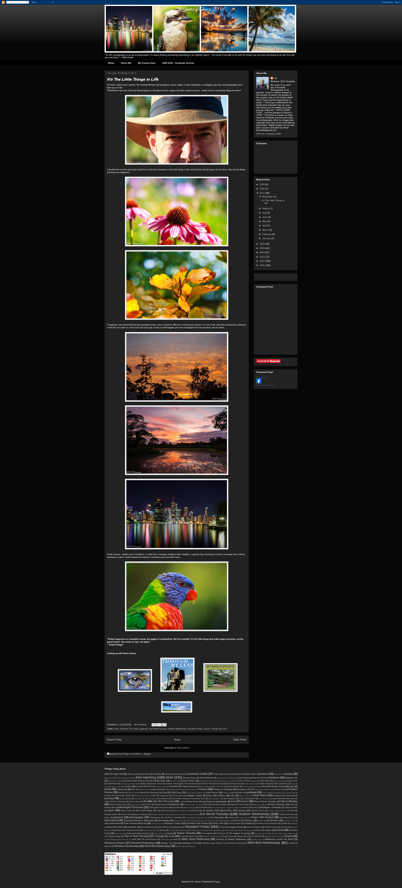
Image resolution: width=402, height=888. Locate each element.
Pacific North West (287, 814)
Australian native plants (175, 774)
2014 (262, 252)
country (128, 786)
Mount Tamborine (250, 807)
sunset (207, 729)
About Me (126, 63)
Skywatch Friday (194, 729)
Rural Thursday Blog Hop (135, 823)
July (264, 213)
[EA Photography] (258, 382)
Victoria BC (124, 839)
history (209, 795)
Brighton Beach (259, 778)
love (233, 801)
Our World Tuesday (157, 729)
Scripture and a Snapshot (267, 823)
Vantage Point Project (273, 836)
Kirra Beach (163, 798)
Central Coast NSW (128, 784)
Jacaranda (290, 795)
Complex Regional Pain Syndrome (273, 784)
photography (136, 817)
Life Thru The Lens (163, 801)
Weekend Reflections (143, 843)
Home (111, 63)
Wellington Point (189, 843)
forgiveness (267, 789)
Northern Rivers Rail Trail (278, 811)
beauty (289, 774)
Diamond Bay (204, 786)
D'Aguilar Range (189, 786)
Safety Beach (156, 823)
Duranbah (246, 786)
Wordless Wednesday (126, 846)
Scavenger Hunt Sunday (197, 823)
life (145, 801)
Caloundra (174, 781)
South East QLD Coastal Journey (126, 830)
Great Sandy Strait (288, 793)
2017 (262, 193)
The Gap (258, 833)
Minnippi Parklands (276, 804)
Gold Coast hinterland (195, 793)
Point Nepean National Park (196, 817)
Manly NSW (134, 804)
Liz (275, 78)
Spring (163, 830)
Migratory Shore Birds (239, 804)
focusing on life (244, 789)
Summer (257, 830)
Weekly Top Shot (169, 843)
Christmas (142, 784)
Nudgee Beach (110, 814)
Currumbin (173, 786)
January (266, 238)
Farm (133, 789)
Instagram (277, 795)
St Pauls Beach (195, 830)
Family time (122, 789)
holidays (221, 795)
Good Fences (212, 792)
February (267, 234)
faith (291, 786)
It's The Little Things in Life (132, 79)
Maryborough (160, 804)
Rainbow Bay (179, 820)
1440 (120, 774)
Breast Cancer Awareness (226, 778)
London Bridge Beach (188, 801)
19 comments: (141, 724)
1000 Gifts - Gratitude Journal (178, 63)
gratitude (144, 729)
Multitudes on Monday (271, 807)
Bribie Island (244, 778)
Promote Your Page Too (265, 385)
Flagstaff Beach (171, 789)
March (265, 230)
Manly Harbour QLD (118, 804)
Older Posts (239, 739)
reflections (249, 820)
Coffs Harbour (249, 784)
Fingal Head (156, 789)
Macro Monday (289, 801)
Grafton (225, 793)
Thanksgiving (207, 833)
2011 (262, 265)
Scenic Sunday (234, 823)
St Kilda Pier (182, 830)
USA (259, 836)
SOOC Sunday (271, 827)
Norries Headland (180, 811)
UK (252, 836)
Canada (202, 781)
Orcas (195, 814)
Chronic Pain (206, 784)
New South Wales (144, 810)
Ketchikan (138, 798)
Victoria (288, 836)
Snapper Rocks (236, 827)
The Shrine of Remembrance (284, 833)
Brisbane (274, 777)
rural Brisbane (272, 820)
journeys (109, 798)
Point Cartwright (175, 817)
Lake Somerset (264, 798)
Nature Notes (126, 811)
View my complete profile (268, 133)
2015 (262, 248)
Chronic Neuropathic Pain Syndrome (182, 784)
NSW (292, 811)
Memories (208, 804)
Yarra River (189, 846)
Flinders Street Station (187, 789)
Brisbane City (126, 729)
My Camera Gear (146, 63)
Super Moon (119, 833)
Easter (255, 786)
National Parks (291, 807)
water (175, 839)
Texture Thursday (186, 833)
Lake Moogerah (229, 798)
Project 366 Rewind (262, 817)
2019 (262, 184)
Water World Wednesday (196, 839)
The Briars (220, 833)
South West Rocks (150, 830)
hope (232, 795)
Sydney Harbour (143, 833)
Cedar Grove (292, 781)
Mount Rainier (235, 807)
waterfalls (220, 839)
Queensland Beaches (133, 820)
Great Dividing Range (270, 793)
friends (121, 792)
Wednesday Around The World (279, 839)
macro (244, 801)
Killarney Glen (150, 798)
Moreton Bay (109, 807)
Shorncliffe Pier (147, 827)
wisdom (107, 846)
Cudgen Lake (161, 786)
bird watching (146, 777)
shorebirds (131, 827)
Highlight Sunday (194, 795)
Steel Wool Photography (213, 830)
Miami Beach (221, 804)
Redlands (237, 820)
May (264, 221)
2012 (262, 261)
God (164, 792)
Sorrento (284, 827)
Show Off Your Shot (166, 827)
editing (264, 786)
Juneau (128, 798)
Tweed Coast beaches (211, 836)
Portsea (231, 817)
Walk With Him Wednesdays (144, 839)
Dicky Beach (216, 786)
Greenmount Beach (142, 796)
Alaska (147, 774)
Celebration (112, 784)
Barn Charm (251, 774)
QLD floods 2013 (287, 817)
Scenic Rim (217, 823)
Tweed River (227, 836)
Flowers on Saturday (222, 789)
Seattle (284, 823)
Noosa (167, 811)
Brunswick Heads (115, 781)
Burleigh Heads (130, 781)
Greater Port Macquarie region (117, 795)
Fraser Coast (279, 789)
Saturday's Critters (172, 823)
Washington (165, 839)
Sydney (130, 833)
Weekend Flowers (114, 843)
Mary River (146, 804)
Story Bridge (229, 830)
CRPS (149, 786)
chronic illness (156, 784)
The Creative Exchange (239, 833)
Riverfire (260, 820)
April (264, 225)
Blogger (216, 881)
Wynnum (179, 846)
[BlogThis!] (156, 724)
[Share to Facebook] (162, 724)
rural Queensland (112, 823)
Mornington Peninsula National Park (164, 807)
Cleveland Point (234, 784)
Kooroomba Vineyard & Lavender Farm (188, 798)
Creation (140, 786)
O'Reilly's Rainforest (159, 814)
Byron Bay (144, 781)
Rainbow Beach (192, 820)
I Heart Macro (259, 795)
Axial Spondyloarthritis (232, 774)
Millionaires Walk (258, 804)
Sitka (179, 827)
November (267, 196)
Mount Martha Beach (219, 807)
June (265, 217)
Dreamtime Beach (231, 786)
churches (220, 784)
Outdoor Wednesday (177, 729)
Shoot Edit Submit (115, 827)
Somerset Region (254, 827)
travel (182, 836)
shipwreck (294, 823)
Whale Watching (237, 843)
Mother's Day (188, 807)
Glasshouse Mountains (149, 792)
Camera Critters (187, 781)
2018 (262, 188)
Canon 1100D (230, 781)
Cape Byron (265, 781)
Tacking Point (158, 833)
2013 (262, 256)
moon (292, 804)
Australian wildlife (198, 774)
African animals (134, 774)
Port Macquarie (217, 817)
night (158, 811)
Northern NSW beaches (235, 810)
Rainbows (204, 820)
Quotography (163, 820)
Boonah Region (206, 778)
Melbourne (174, 804)
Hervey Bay (178, 795)
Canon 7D (241, 781)
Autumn (216, 774)
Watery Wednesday (237, 839)
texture (169, 833)
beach (264, 774)
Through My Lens (219, 729)
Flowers (203, 789)
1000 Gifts (109, 774)
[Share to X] (159, 724)
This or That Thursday (136, 836)
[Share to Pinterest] (165, 724)
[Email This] (153, 724)
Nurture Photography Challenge (134, 814)
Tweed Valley (242, 836)
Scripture (248, 823)
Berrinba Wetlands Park (124, 778)
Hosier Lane (244, 796)
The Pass (267, 833)
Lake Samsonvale (247, 798)
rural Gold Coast (289, 820)
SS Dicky (172, 830)
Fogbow (257, 789)
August (266, 208)
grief (154, 795)
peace (107, 817)
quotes (151, 820)
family (136, 729)
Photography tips (157, 817)
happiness (164, 795)
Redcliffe (226, 820)
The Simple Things (112, 836)
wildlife (292, 843)
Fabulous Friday (277, 786)
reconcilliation (216, 820)
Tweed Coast (194, 836)
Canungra (253, 781)
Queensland (111, 820)
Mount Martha (202, 807)
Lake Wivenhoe (279, 798)
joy (121, 798)
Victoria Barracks (110, 839)
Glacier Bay (132, 793)
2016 (262, 244)
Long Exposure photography (214, 801)
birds (116, 729)
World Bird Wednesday (157, 846)
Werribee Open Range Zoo (214, 843)
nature (110, 810)
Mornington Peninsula (131, 807)
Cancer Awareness (215, 781)
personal (118, 817)
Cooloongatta (117, 786)
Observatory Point (175, 814)
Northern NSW (212, 810)
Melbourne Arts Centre (192, 804)
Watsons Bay (256, 839)
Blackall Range (189, 778)
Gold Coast (176, 792)
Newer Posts (114, 739)
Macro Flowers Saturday (265, 801)
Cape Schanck (278, 781)
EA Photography (262, 377)
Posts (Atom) (183, 748)
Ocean (187, 814)
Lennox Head (134, 801)
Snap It (222, 827)
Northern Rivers (258, 811)
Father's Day (143, 789)
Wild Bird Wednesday (264, 842)
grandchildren (237, 792)
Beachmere (278, 774)
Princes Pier (243, 817)
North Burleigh (196, 811)
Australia (157, 774)
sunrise (268, 830)
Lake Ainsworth (214, 798)
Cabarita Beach (159, 781)
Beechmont (108, 778)
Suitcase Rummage (244, 830)
